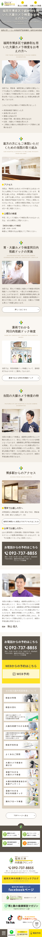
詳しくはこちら (21, 309)
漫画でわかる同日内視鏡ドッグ (21, 378)
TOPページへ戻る (21, 815)
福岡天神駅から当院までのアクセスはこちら (21, 521)
